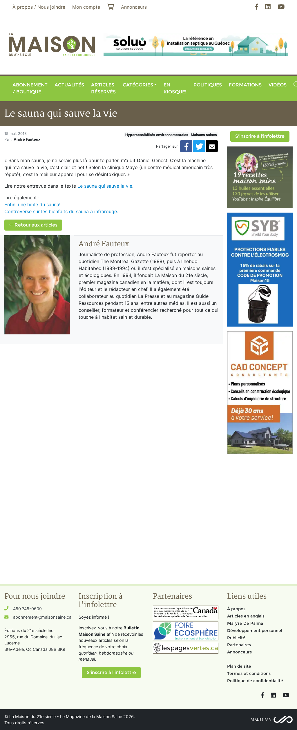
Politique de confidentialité (255, 680)
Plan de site (239, 666)
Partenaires (239, 644)
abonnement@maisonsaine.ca (42, 617)
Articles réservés (103, 88)
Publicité (236, 637)
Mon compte (86, 7)
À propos (236, 608)
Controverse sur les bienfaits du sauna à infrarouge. (61, 211)
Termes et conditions (249, 673)
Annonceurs (239, 652)
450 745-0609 (27, 608)
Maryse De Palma (245, 623)
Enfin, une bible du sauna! (32, 204)
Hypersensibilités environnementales (156, 135)
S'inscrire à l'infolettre (260, 136)
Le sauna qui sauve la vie (104, 186)
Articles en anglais (246, 616)
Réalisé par (261, 720)
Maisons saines (204, 135)
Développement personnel (254, 630)
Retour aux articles (35, 225)
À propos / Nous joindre (38, 7)
